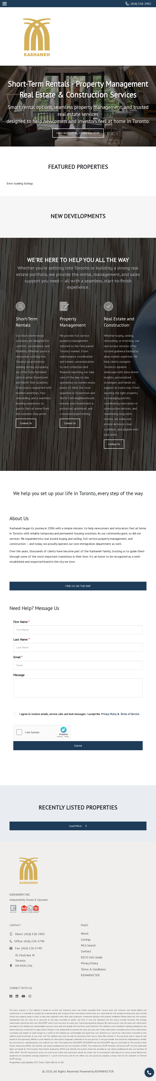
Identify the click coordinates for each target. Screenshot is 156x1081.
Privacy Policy (89, 963)
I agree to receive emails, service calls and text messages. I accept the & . (79, 714)
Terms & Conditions (93, 969)
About (85, 933)
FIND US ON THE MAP (78, 586)
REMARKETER (90, 975)
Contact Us (26, 423)
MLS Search (88, 945)
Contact (86, 951)
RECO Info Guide (91, 957)
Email (17, 657)
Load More (75, 826)
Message (19, 675)
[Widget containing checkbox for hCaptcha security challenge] (42, 732)
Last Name (21, 639)
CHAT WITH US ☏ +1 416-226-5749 (78, 133)
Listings (86, 939)
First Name (21, 622)
